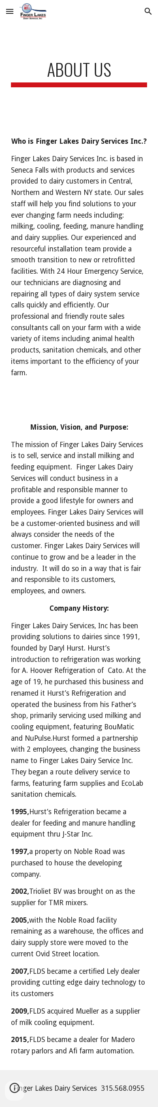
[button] (9, 11)
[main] (79, 73)
